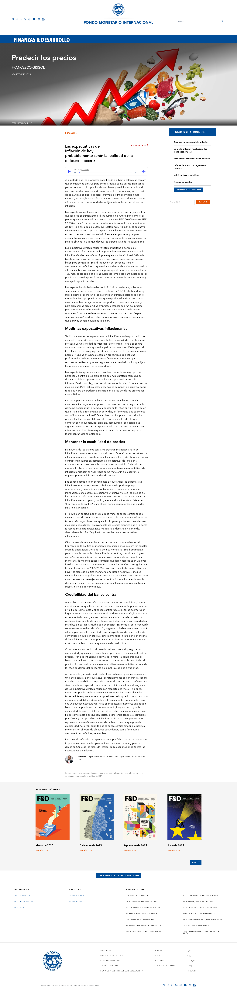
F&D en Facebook (76, 895)
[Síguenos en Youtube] (34, 19)
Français (191, 960)
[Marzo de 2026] (53, 817)
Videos (157, 955)
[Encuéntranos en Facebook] (17, 19)
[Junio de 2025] (184, 817)
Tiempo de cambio (183, 182)
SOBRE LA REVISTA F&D (21, 895)
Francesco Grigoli (29, 68)
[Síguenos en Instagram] (25, 19)
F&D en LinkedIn (75, 901)
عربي (189, 950)
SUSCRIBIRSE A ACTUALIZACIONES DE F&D (118, 875)
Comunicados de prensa (165, 965)
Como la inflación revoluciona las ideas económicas (190, 150)
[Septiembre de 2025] (140, 817)
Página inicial (106, 950)
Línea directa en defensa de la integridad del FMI (121, 971)
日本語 (189, 965)
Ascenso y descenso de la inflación (191, 142)
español (70, 133)
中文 (189, 955)
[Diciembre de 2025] (97, 817)
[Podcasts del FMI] (38, 19)
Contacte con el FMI (109, 965)
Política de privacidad (109, 960)
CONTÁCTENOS (18, 907)
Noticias (158, 950)
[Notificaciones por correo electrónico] (43, 19)
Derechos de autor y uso (111, 955)
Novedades (159, 960)
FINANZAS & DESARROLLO (188, 189)
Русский (191, 971)
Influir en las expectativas (186, 175)
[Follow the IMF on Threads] (29, 19)
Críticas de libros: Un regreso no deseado (190, 167)
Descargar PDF (138, 145)
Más (193, 862)
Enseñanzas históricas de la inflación (192, 159)
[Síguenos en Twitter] (13, 19)
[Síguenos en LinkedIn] (21, 19)
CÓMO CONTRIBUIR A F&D (22, 901)
